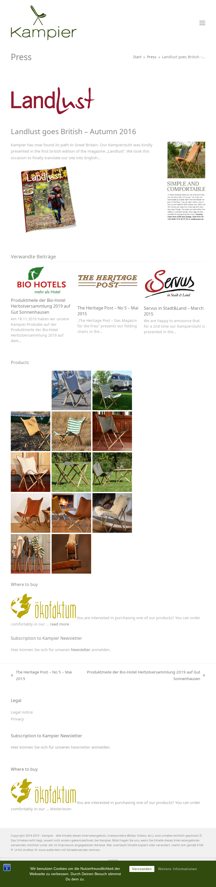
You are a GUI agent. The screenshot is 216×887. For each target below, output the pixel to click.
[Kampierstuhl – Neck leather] (71, 512)
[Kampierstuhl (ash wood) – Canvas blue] (71, 389)
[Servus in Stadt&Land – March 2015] (170, 283)
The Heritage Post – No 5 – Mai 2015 (41, 675)
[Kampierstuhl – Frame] (71, 553)
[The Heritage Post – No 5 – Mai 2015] (108, 283)
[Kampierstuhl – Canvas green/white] (71, 430)
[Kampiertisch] (112, 471)
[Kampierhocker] (71, 471)
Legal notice (22, 712)
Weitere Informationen (177, 869)
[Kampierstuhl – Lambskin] (112, 512)
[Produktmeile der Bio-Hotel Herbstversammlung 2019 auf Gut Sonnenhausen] (41, 279)
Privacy (17, 718)
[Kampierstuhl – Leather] (30, 430)
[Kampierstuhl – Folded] (30, 553)
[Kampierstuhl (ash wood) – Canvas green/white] (112, 389)
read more (59, 624)
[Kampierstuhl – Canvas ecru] (30, 471)
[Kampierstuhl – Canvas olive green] (112, 430)
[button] (202, 23)
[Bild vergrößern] (53, 99)
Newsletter (80, 649)
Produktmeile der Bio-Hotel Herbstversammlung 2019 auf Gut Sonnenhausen (40, 306)
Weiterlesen (60, 808)
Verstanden (142, 869)
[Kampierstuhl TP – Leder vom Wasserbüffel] (30, 512)
